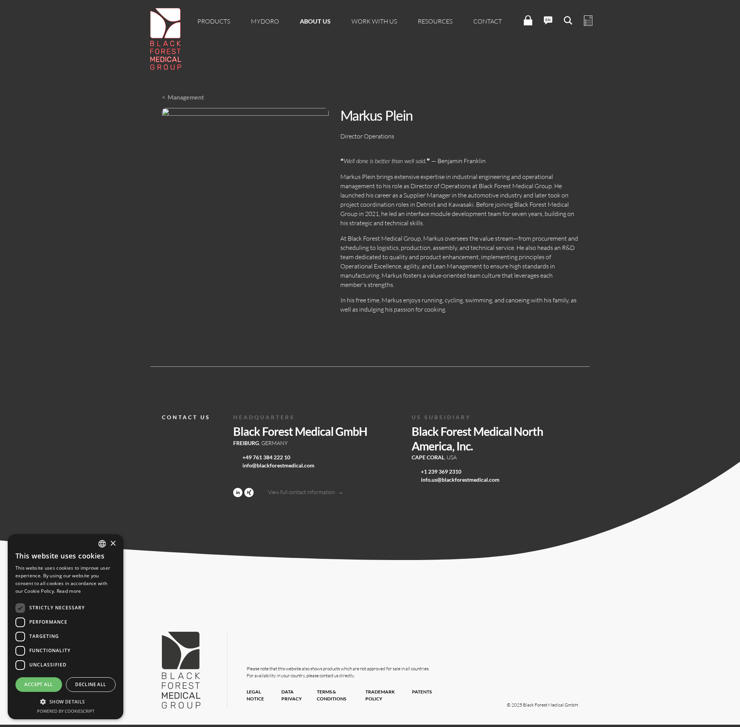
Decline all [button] (90, 684)
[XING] (249, 492)
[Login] (528, 20)
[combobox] (102, 544)
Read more (69, 591)
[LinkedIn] (237, 492)
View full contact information (301, 492)
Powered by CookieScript (65, 711)
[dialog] (65, 626)
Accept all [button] (38, 684)
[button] (65, 701)
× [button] (113, 544)
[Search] (568, 20)
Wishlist (588, 21)
